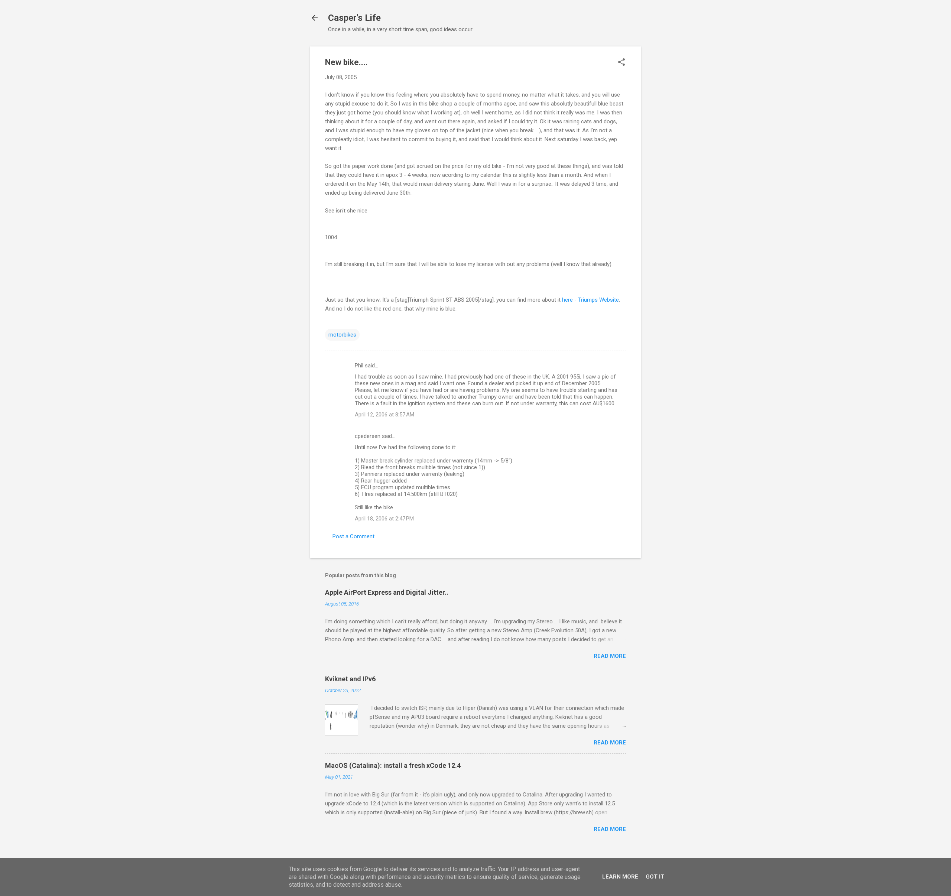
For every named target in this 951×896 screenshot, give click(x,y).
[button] (621, 63)
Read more (610, 656)
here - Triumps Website (590, 299)
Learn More (620, 876)
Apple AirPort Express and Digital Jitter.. (386, 592)
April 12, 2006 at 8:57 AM (384, 414)
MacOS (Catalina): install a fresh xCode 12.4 (393, 765)
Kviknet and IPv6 (350, 679)
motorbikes (342, 334)
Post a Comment (353, 536)
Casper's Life (354, 18)
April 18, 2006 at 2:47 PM (384, 518)
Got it (655, 876)
